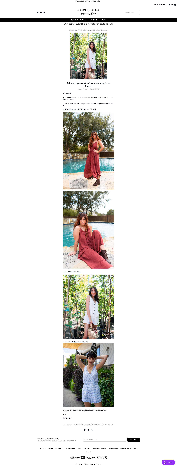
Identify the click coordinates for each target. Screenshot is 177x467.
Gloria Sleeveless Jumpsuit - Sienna (74, 109)
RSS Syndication (126, 448)
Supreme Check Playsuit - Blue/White (75, 342)
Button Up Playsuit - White (72, 271)
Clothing (83, 20)
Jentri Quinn (70, 448)
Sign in (155, 5)
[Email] (88, 430)
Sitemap (99, 464)
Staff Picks (74, 20)
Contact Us (52, 448)
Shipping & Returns (100, 448)
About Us (43, 448)
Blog (76, 30)
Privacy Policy (114, 448)
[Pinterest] (92, 430)
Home (71, 30)
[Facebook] (85, 430)
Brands (88, 452)
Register (163, 5)
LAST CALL (103, 20)
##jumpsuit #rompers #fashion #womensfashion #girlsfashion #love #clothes (88, 424)
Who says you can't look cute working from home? (93, 30)
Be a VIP (61, 448)
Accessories (94, 20)
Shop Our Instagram (84, 448)
